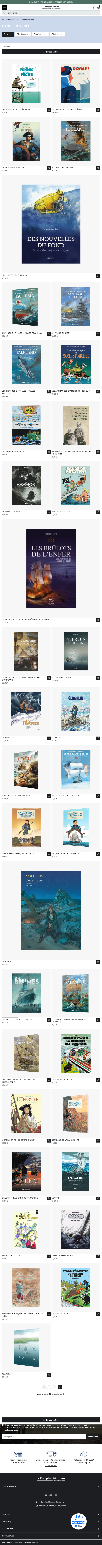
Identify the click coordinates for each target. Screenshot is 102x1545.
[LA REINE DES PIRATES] (26, 144)
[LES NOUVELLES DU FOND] (51, 227)
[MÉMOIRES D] (75, 429)
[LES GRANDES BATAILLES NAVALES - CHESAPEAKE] (26, 1057)
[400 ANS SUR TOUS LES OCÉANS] (75, 86)
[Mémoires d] (26, 1291)
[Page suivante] (60, 1387)
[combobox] (51, 12)
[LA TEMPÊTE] (26, 714)
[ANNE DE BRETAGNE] (26, 1232)
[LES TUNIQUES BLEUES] (26, 428)
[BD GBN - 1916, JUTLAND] (75, 144)
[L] (26, 1116)
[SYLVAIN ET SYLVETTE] (75, 1056)
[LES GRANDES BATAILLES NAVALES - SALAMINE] (75, 997)
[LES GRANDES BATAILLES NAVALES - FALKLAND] (26, 369)
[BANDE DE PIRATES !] (75, 488)
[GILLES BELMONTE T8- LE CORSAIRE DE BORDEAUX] (26, 655)
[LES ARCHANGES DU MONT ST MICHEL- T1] (75, 367)
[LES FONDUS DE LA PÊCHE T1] (26, 86)
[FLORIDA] (26, 1350)
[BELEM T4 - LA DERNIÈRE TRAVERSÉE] (26, 1174)
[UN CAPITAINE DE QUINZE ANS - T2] (26, 830)
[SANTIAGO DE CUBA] (75, 309)
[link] (44, 1387)
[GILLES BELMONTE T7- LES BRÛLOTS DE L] (51, 571)
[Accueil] (51, 7)
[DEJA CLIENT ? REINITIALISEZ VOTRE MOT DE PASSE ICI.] (51, 2)
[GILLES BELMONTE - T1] (75, 654)
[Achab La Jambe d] (75, 1232)
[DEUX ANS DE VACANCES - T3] (75, 1116)
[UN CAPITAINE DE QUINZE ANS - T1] (75, 830)
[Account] (93, 7)
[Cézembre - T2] (51, 913)
